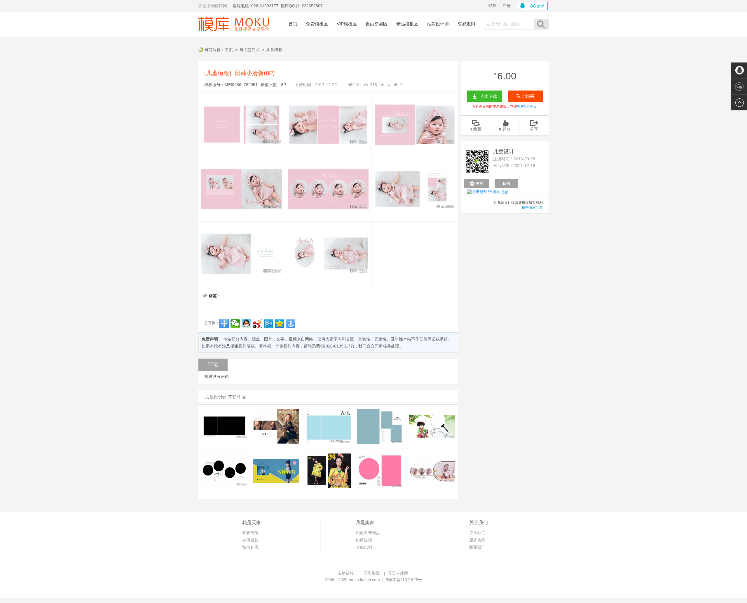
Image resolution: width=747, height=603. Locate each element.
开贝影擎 (372, 573)
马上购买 (525, 96)
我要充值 (250, 532)
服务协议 (477, 540)
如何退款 (250, 540)
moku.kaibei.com (364, 579)
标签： (215, 295)
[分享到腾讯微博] (268, 323)
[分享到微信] (235, 323)
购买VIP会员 (527, 107)
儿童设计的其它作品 (225, 397)
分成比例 (364, 547)
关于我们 (477, 532)
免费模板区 (317, 23)
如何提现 (364, 540)
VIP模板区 (347, 23)
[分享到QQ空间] (279, 323)
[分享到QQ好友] (246, 323)
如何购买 (250, 547)
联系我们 (477, 547)
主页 (229, 49)
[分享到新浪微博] (257, 323)
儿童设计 (503, 151)
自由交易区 (377, 23)
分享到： (211, 323)
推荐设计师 (438, 23)
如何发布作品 (368, 532)
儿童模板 (274, 49)
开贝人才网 (398, 573)
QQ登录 (537, 6)
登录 (492, 5)
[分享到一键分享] (290, 323)
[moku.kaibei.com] (233, 24)
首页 (293, 23)
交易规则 (466, 23)
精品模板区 (407, 23)
